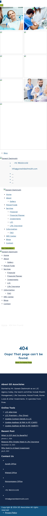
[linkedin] (12, 182)
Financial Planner (17, 215)
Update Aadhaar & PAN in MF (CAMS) (21, 422)
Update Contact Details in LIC (18, 419)
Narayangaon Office (13, 481)
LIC (11, 222)
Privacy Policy (11, 513)
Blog (6, 153)
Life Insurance (16, 226)
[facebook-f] (12, 176)
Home (8, 194)
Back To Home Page (23, 362)
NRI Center (11, 236)
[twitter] (12, 173)
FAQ (12, 233)
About (8, 198)
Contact (9, 243)
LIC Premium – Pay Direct (16, 415)
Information (11, 229)
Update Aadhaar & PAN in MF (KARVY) (21, 426)
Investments (15, 219)
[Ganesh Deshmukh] (8, 158)
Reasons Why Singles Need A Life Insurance (20, 442)
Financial (14, 212)
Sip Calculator (7, 248)
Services (9, 208)
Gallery (13, 201)
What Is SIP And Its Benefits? (14, 435)
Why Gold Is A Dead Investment (15, 448)
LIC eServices (11, 412)
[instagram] (12, 179)
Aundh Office (10, 464)
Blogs (8, 239)
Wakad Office (11, 473)
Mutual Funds (11, 205)
